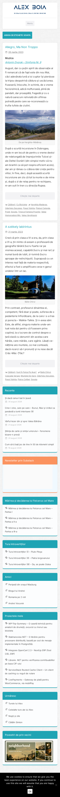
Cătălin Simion (15, 722)
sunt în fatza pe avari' (26, 372)
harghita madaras (39, 204)
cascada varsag (12, 376)
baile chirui (45, 372)
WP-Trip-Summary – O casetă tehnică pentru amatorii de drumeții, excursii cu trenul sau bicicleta (28, 627)
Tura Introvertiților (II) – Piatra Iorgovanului (29, 558)
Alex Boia (30, 7)
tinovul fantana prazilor (29, 212)
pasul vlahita (29, 208)
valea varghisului (29, 215)
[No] (56, 785)
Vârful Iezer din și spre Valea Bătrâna (23, 421)
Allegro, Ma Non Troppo (21, 47)
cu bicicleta (21, 204)
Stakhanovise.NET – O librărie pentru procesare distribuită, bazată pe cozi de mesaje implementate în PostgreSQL (28, 640)
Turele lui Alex (15, 703)
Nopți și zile (14, 716)
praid (7, 212)
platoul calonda (43, 208)
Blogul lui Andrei (16, 591)
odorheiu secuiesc (13, 208)
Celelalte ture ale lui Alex (20, 709)
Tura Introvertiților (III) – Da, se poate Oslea (29, 564)
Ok (30, 791)
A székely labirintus (18, 226)
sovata (14, 212)
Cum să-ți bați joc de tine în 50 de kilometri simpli (29, 444)
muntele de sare (28, 376)
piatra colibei (24, 379)
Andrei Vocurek (16, 603)
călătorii (11, 204)
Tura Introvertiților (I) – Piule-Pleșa (25, 551)
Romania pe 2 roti (17, 597)
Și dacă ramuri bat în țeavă (18, 398)
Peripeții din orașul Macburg (22, 584)
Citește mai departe (30, 196)
